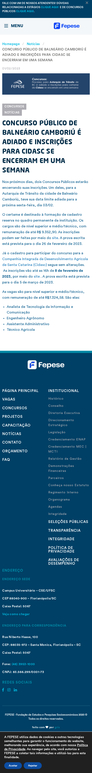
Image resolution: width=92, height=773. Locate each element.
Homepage (11, 44)
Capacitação (16, 425)
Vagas (8, 399)
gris (57, 727)
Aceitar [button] (13, 765)
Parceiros (56, 478)
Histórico (56, 398)
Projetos (12, 416)
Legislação (57, 432)
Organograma (59, 499)
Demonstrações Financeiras (61, 468)
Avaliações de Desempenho (63, 561)
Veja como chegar (16, 614)
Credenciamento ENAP (67, 439)
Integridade (57, 514)
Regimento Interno (63, 492)
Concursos (14, 106)
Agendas (55, 506)
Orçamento (15, 451)
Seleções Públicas (68, 522)
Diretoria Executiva (64, 413)
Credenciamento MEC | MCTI (67, 449)
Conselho (56, 405)
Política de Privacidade (61, 549)
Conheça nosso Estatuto (68, 485)
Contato (11, 442)
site (55, 238)
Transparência (64, 530)
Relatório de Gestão (65, 458)
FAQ (6, 460)
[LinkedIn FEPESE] (15, 690)
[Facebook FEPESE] (3, 690)
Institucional (63, 391)
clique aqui (50, 7)
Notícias (33, 44)
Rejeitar (32, 765)
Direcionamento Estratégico (61, 423)
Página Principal (20, 391)
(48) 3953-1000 (23, 664)
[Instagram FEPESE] (8, 690)
